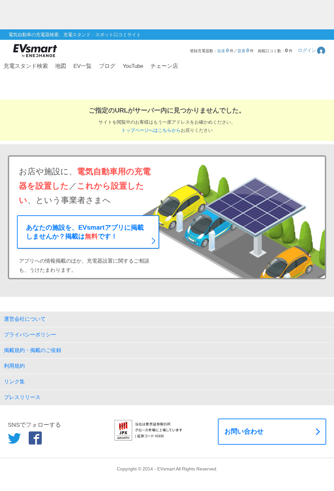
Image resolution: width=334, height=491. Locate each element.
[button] (312, 50)
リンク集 (14, 381)
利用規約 (14, 366)
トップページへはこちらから (151, 130)
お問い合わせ (244, 431)
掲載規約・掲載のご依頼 (32, 350)
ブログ (107, 66)
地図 (60, 66)
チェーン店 (164, 66)
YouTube (133, 66)
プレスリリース (22, 397)
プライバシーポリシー (30, 334)
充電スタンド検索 (26, 66)
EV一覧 (82, 66)
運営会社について (25, 319)
